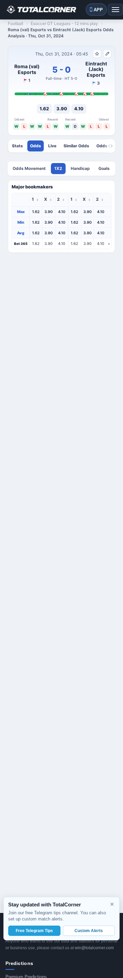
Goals (104, 168)
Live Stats (52, 145)
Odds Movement (29, 168)
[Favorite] (97, 54)
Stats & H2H (17, 145)
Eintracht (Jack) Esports (96, 69)
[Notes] (107, 54)
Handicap (80, 168)
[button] (61, 243)
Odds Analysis (35, 145)
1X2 (58, 168)
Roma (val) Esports (27, 69)
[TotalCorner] (41, 9)
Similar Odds (76, 145)
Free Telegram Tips (34, 930)
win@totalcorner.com (94, 947)
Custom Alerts (88, 930)
